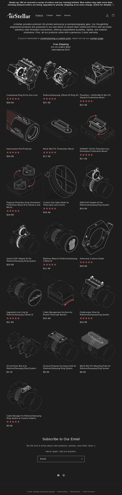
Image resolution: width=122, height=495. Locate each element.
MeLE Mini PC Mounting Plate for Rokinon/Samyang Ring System (95, 367)
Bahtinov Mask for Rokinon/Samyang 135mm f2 (60, 260)
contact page (96, 38)
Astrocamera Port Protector (19, 149)
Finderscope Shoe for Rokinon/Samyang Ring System (94, 313)
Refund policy (75, 491)
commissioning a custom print (55, 38)
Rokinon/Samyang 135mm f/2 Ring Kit (60, 95)
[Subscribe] (81, 459)
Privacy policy (62, 491)
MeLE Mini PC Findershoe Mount (58, 149)
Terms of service (89, 491)
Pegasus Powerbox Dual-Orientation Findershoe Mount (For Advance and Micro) (23, 205)
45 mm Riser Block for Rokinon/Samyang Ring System (21, 367)
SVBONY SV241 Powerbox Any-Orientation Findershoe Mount (95, 150)
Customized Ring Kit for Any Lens (22, 95)
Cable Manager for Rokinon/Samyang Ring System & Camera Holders (24, 417)
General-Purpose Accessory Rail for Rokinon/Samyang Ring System (59, 367)
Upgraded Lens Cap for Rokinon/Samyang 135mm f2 (20, 313)
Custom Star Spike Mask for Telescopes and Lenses (56, 204)
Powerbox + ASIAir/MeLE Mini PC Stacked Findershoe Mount (95, 96)
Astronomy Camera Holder (92, 259)
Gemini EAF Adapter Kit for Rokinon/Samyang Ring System (21, 260)
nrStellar (36, 492)
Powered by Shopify (47, 492)
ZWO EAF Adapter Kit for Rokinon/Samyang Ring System (94, 204)
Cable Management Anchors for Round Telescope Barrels (57, 313)
